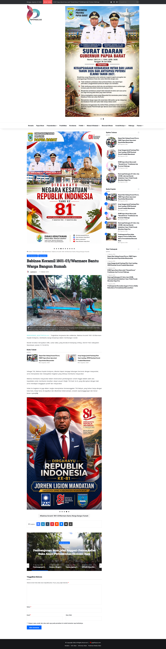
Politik (81, 125)
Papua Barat (40, 125)
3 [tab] (58, 248)
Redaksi (67, 645)
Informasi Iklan (82, 645)
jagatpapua (33, 271)
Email (29, 615)
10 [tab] (74, 248)
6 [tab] (65, 248)
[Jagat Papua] (34, 15)
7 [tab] (67, 248)
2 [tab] (103, 118)
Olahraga (131, 125)
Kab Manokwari (46, 251)
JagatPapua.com (96, 642)
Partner (139, 125)
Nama (29, 606)
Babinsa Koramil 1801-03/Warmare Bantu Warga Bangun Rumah (64, 516)
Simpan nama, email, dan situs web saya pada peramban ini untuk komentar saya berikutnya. (55, 623)
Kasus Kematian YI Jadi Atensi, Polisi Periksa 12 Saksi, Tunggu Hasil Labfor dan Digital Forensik (81, 2)
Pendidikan (63, 125)
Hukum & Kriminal (92, 125)
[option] (64, 552)
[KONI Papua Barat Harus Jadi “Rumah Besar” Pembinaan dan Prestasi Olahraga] (111, 166)
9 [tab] (72, 248)
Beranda (31, 125)
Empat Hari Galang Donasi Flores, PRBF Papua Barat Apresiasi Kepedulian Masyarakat (49, 358)
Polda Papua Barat (64, 543)
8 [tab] (69, 248)
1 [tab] (101, 118)
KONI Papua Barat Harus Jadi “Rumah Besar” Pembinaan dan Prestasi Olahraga (128, 164)
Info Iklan (74, 645)
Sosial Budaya (120, 125)
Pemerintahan (51, 125)
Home (30, 251)
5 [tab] (63, 248)
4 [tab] (60, 248)
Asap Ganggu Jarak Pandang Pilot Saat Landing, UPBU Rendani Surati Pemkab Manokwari (89, 358)
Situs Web (69, 615)
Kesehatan (72, 125)
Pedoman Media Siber (94, 645)
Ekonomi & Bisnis (107, 125)
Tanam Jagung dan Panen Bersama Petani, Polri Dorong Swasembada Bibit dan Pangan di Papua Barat (64, 554)
